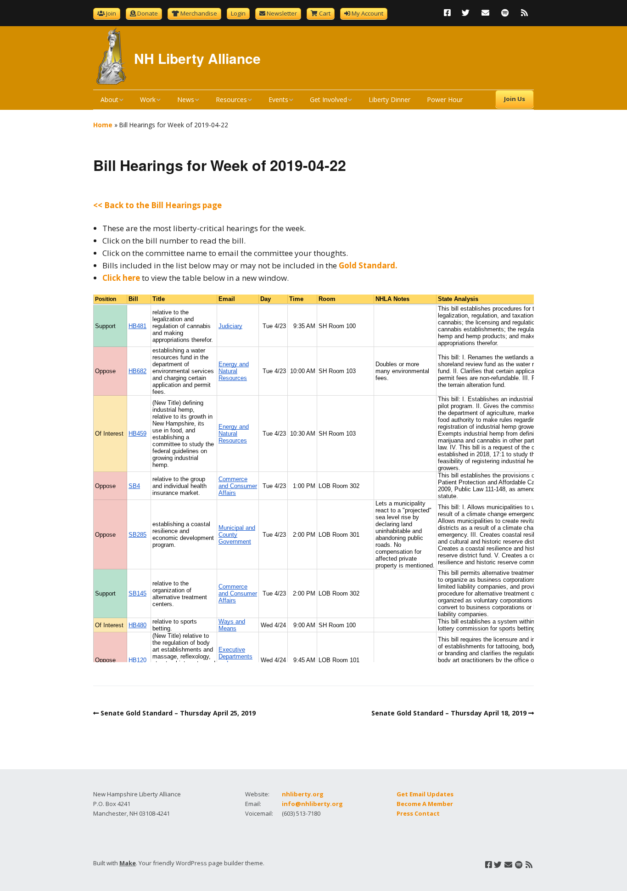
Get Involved (328, 99)
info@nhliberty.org (312, 804)
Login (238, 13)
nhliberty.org (303, 794)
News (185, 99)
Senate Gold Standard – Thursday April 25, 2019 (178, 713)
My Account (367, 13)
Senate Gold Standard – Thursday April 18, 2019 (448, 713)
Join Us (514, 99)
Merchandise (198, 13)
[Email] (485, 12)
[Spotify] (505, 12)
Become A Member (425, 804)
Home (102, 124)
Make (127, 863)
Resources (231, 99)
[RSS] (524, 12)
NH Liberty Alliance (197, 58)
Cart (324, 13)
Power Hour (445, 99)
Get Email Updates (425, 794)
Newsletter (282, 13)
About (109, 99)
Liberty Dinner (389, 99)
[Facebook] (449, 12)
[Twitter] (465, 12)
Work (148, 99)
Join (111, 13)
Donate (147, 13)
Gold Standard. (368, 265)
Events (278, 99)
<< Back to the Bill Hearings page (157, 205)
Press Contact (418, 813)
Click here (121, 277)
